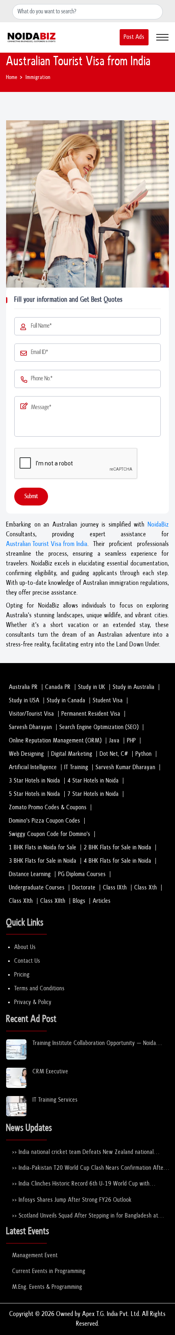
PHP (131, 741)
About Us (25, 947)
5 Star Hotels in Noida (34, 794)
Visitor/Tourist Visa (31, 714)
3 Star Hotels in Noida (34, 781)
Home (12, 77)
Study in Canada (66, 700)
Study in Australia (134, 687)
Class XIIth (53, 901)
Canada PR (58, 687)
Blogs (79, 901)
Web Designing (26, 754)
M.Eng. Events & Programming (47, 1287)
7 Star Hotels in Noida (93, 794)
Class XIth (21, 901)
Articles (102, 901)
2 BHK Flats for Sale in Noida (117, 848)
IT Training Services (55, 1100)
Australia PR (23, 687)
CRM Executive (50, 1071)
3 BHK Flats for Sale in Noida (43, 861)
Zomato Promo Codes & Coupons (48, 807)
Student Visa (108, 700)
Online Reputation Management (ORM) (55, 741)
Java (114, 741)
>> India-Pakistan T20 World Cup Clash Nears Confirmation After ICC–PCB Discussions (89, 1168)
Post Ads (134, 37)
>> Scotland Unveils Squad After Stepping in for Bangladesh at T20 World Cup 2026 (85, 1216)
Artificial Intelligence (33, 767)
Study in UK (91, 687)
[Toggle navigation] (162, 37)
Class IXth (115, 888)
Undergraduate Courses (37, 888)
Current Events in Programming (48, 1271)
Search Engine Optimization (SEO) (99, 727)
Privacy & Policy (33, 1002)
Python (144, 754)
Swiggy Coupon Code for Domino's (49, 834)
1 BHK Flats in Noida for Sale (43, 848)
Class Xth (145, 888)
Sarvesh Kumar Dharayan (125, 767)
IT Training (76, 767)
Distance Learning (30, 874)
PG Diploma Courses (82, 874)
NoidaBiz (158, 525)
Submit (31, 496)
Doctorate (84, 888)
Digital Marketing (71, 754)
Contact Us (27, 961)
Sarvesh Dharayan (30, 727)
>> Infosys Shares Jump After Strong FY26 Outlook (72, 1200)
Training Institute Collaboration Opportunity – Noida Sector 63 (94, 1043)
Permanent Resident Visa (90, 714)
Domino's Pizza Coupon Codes (44, 821)
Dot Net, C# (114, 754)
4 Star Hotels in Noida (93, 781)
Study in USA (24, 700)
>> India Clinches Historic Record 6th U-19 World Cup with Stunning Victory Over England (81, 1184)
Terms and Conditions (39, 988)
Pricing (22, 975)
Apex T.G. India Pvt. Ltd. (111, 1314)
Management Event (35, 1255)
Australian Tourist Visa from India (47, 544)
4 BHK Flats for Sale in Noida (117, 861)
